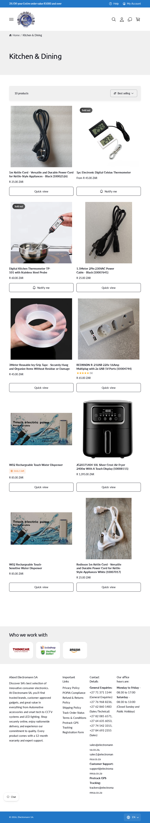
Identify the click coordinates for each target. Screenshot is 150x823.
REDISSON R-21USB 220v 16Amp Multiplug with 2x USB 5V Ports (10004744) (104, 366)
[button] (11, 19)
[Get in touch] (130, 19)
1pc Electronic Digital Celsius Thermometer (103, 172)
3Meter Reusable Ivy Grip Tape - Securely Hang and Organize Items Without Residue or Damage (39, 366)
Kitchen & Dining (32, 35)
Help (116, 3)
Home (16, 35)
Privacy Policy (71, 687)
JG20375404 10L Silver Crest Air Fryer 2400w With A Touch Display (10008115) (102, 466)
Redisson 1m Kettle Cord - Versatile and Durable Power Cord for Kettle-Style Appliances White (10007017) (98, 568)
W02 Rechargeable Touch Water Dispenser (36, 464)
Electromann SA (25, 817)
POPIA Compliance (74, 692)
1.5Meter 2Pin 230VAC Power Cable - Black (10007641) (95, 270)
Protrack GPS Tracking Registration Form (73, 727)
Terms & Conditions (74, 717)
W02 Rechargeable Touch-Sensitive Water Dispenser (25, 566)
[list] (75, 650)
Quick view (41, 191)
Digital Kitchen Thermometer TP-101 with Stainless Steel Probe (29, 270)
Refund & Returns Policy (73, 700)
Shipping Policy (72, 707)
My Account (134, 3)
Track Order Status (74, 712)
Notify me (111, 191)
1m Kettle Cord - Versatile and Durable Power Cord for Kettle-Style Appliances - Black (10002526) (41, 174)
